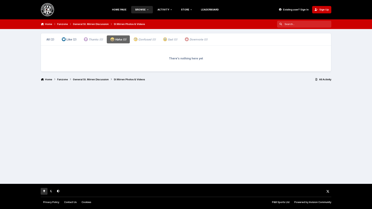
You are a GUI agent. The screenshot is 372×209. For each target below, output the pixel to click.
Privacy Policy (51, 202)
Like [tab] (71, 39)
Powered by (312, 202)
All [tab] (50, 39)
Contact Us (70, 202)
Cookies (86, 202)
